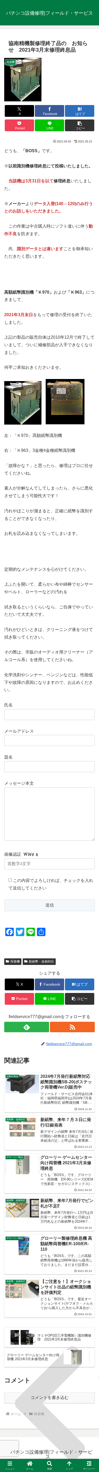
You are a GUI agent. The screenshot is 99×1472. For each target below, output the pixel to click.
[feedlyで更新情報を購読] (26, 1027)
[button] (79, 125)
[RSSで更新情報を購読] (72, 1027)
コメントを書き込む (50, 1397)
